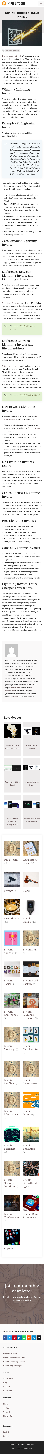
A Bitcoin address (9, 366)
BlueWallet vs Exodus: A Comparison (12, 821)
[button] (34, 3)
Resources (7, 1390)
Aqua (37, 428)
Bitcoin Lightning (12, 50)
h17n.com (28, 1448)
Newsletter (8, 1416)
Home (12, 1444)
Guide (23, 1444)
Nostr (5, 1404)
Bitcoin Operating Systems (14, 1361)
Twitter (6, 1408)
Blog (5, 1382)
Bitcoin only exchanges (12, 1365)
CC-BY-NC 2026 (19, 1448)
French (6, 1436)
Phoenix (31, 428)
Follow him (15, 687)
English (6, 1432)
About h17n (8, 1378)
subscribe (15, 697)
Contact (6, 1386)
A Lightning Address (10, 303)
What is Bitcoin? (10, 1353)
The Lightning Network (11, 56)
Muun (39, 477)
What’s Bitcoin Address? (30, 395)
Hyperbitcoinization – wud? (14, 1357)
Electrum (10, 431)
